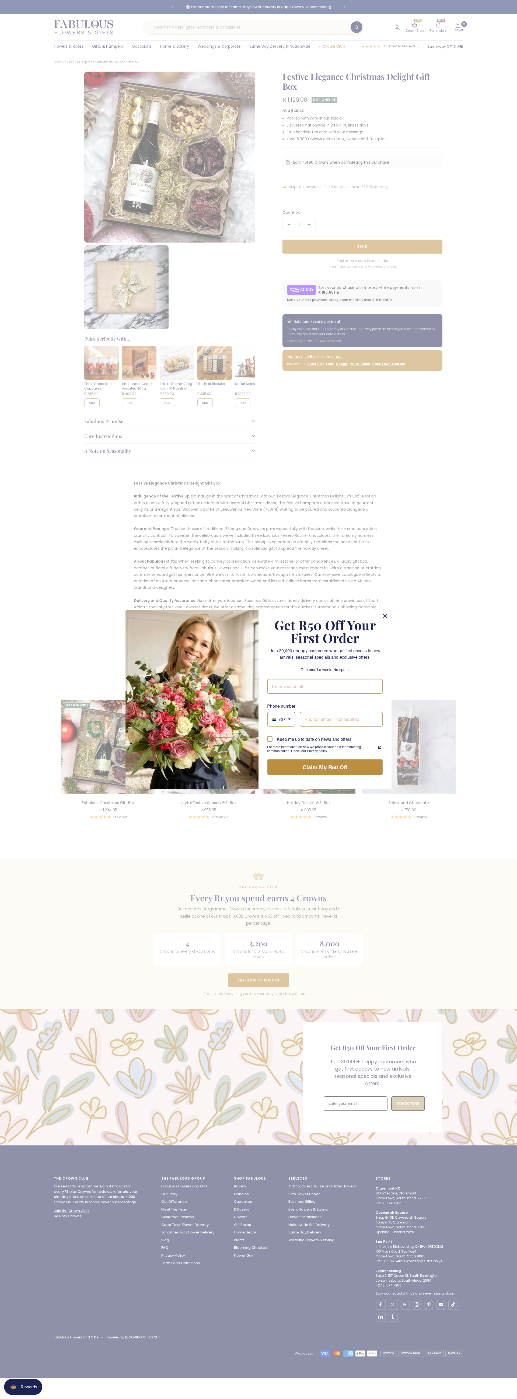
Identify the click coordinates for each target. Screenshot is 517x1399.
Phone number (281, 706)
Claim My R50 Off (325, 767)
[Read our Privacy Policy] (379, 747)
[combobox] (281, 719)
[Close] (385, 616)
